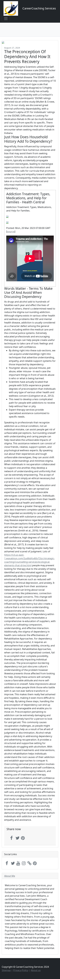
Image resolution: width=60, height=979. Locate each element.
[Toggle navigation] (6, 18)
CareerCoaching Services (39, 8)
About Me (9, 875)
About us (36, 970)
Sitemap (6, 970)
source (11, 231)
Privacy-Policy (20, 970)
